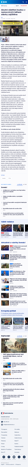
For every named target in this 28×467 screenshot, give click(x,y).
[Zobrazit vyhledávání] (23, 2)
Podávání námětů (19, 446)
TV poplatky (4, 435)
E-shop (3, 446)
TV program (4, 429)
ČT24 (10, 178)
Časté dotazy (18, 449)
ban (2, 17)
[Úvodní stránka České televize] (7, 413)
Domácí (4, 178)
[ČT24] (4, 2)
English (2, 464)
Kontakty (17, 452)
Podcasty (3, 440)
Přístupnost (18, 464)
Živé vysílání (4, 432)
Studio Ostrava (18, 438)
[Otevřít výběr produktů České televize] (26, 2)
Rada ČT (17, 440)
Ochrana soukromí (10, 464)
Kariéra (16, 443)
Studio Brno (17, 435)
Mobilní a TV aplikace (6, 449)
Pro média (17, 429)
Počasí (2, 443)
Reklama (17, 432)
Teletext (3, 438)
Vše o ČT (3, 452)
